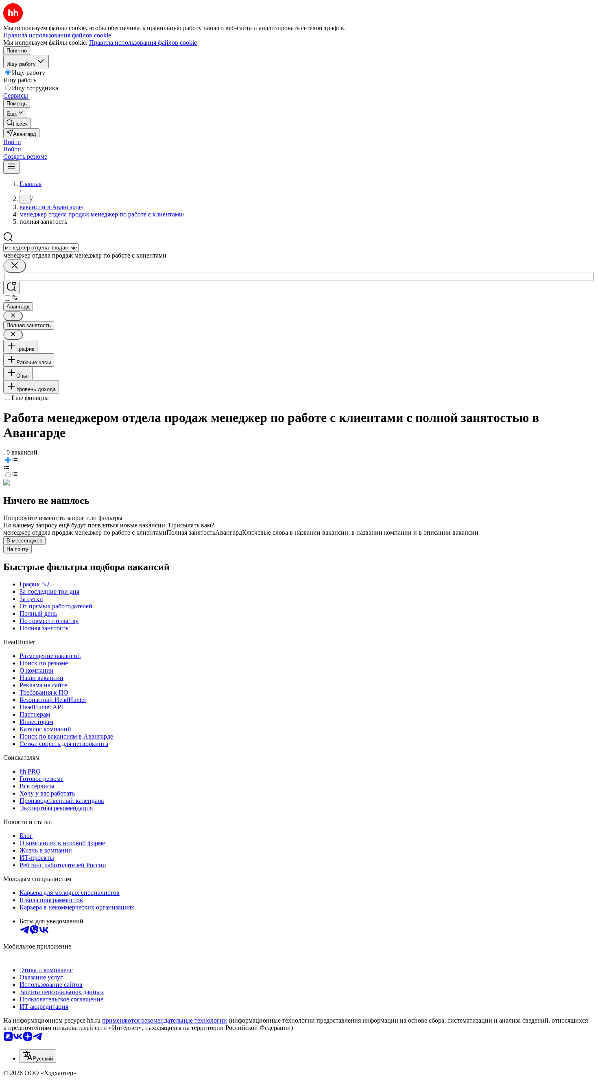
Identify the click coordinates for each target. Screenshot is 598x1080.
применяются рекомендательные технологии (164, 1020)
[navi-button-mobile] (11, 167)
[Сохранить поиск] (11, 287)
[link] (17, 123)
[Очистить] (14, 266)
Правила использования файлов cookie (143, 42)
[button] (12, 141)
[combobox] (41, 247)
